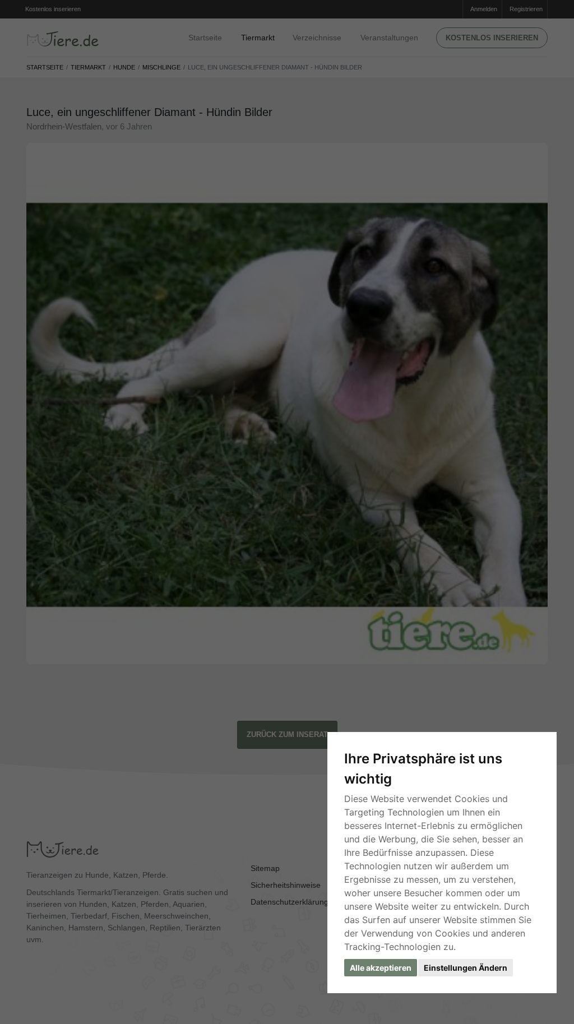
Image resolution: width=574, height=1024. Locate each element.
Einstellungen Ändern (465, 967)
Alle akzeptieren (380, 967)
